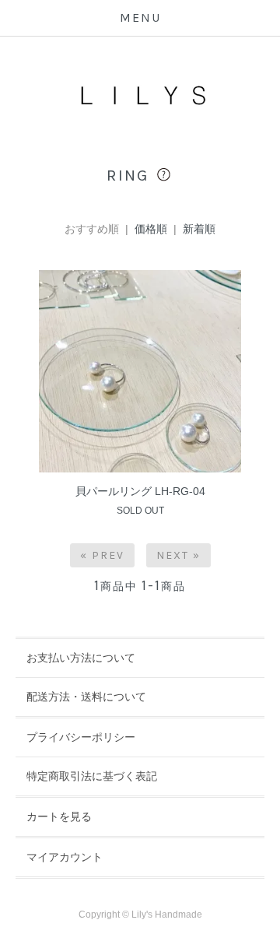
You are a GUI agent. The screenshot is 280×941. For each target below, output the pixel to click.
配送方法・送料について (86, 696)
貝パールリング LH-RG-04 (140, 491)
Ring (130, 175)
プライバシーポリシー (80, 737)
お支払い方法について (80, 657)
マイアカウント (64, 857)
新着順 (199, 229)
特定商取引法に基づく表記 (91, 776)
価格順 (151, 229)
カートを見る (59, 816)
